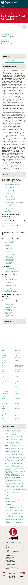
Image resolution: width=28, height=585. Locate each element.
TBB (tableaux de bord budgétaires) (13, 568)
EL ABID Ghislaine (9, 244)
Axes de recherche (10, 9)
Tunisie (17, 415)
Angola (4, 353)
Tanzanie (4, 415)
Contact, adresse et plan (15, 542)
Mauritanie (5, 401)
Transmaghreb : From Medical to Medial (14, 522)
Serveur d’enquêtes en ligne (12, 567)
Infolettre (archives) (10, 564)
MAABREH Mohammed (10, 285)
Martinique (18, 398)
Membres (3, 39)
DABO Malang (8, 281)
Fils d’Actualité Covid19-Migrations (13, 466)
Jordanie (17, 388)
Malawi (4, 396)
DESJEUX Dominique (10, 192)
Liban (16, 391)
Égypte (3, 371)
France (16, 374)
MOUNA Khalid (8, 312)
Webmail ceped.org (10, 560)
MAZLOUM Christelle (10, 310)
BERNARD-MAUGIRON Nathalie (12, 184)
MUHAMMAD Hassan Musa (11, 259)
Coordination (5, 34)
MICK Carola (8, 201)
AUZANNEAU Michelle (10, 183)
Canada (17, 360)
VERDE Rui (7, 316)
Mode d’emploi (9, 553)
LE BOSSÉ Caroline (9, 250)
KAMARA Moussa (9, 248)
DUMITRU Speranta (9, 195)
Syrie (16, 413)
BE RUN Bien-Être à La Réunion (13, 430)
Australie (4, 355)
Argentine (17, 353)
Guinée (17, 381)
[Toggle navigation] (3, 5)
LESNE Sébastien (9, 251)
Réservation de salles (10, 561)
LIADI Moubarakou (9, 228)
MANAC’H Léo (8, 309)
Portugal (17, 408)
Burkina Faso (18, 357)
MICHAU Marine (9, 257)
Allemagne (17, 350)
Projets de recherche (7, 44)
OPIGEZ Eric (8, 229)
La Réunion (5, 391)
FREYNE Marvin (8, 245)
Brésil (3, 357)
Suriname (4, 413)
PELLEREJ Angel (8, 288)
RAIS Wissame (8, 262)
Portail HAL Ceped (10, 557)
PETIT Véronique (9, 204)
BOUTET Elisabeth (9, 223)
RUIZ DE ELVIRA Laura (10, 207)
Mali (16, 396)
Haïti (3, 386)
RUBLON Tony (8, 290)
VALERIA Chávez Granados (11, 271)
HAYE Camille (8, 284)
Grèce (16, 376)
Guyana (4, 383)
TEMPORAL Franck (9, 208)
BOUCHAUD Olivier (9, 186)
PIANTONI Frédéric (9, 315)
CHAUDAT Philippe (9, 60)
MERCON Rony (8, 256)
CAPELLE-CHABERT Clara (11, 279)
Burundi (4, 360)
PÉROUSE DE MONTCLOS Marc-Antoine (14, 62)
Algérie (4, 350)
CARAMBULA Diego (9, 304)
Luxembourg (5, 393)
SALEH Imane (8, 263)
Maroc (3, 398)
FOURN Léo (7, 218)
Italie (3, 388)
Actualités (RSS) (9, 547)
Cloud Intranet (9, 558)
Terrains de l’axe (5, 41)
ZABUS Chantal (8, 211)
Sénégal (17, 411)
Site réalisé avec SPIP (8, 582)
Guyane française (19, 383)
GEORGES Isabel (9, 196)
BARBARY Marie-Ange (10, 236)
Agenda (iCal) (9, 550)
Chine (3, 365)
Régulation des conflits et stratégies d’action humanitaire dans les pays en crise (14, 510)
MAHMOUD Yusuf (9, 287)
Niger (3, 406)
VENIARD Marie (8, 210)
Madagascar (18, 393)
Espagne (17, 371)
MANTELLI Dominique (10, 254)
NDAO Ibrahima (9, 260)
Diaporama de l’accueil (11, 565)
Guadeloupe (5, 379)
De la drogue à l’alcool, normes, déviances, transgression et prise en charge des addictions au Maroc (15, 436)
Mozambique (5, 403)
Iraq (16, 386)
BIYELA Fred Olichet (10, 303)
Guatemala (17, 379)
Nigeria (17, 403)
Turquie (4, 418)
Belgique (17, 355)
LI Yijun (7, 253)
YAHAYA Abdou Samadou (11, 291)
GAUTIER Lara (8, 306)
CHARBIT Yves (8, 189)
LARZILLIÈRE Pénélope (10, 198)
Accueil (2, 9)
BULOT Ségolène (9, 242)
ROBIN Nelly (8, 205)
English (24, 26)
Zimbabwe (17, 420)
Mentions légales (21, 582)
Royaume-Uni (5, 411)
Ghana (3, 376)
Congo (3, 369)
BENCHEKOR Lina (9, 278)
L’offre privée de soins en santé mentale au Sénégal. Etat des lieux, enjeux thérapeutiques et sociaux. (15, 491)
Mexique (17, 401)
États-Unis (4, 374)
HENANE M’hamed (9, 247)
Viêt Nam (17, 418)
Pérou (3, 408)
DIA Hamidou (8, 193)
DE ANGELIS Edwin (9, 268)
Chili (16, 362)
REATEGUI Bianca (9, 270)
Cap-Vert (4, 362)
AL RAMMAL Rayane (10, 241)
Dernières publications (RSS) (12, 551)
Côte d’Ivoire (18, 369)
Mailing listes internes (10, 563)
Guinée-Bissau (5, 381)
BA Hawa (7, 276)
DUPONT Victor (8, 282)
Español (24, 28)
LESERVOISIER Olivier (10, 199)
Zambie (4, 420)
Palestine (17, 406)
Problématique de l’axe (7, 36)
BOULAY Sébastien (9, 187)
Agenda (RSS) (9, 548)
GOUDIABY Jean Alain (10, 307)
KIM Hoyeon (8, 298)
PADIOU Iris (8, 313)
